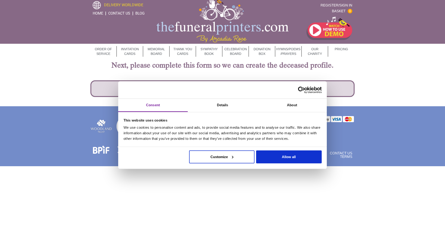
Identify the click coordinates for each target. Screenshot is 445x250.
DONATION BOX (262, 51)
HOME (98, 13)
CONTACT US (119, 13)
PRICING (341, 49)
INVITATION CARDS (130, 51)
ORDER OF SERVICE (103, 51)
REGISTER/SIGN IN (336, 5)
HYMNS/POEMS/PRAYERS (288, 51)
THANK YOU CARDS (182, 51)
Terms (346, 157)
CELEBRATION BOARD (235, 51)
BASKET (341, 11)
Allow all (289, 157)
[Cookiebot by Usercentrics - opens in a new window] (301, 89)
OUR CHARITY (315, 51)
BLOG (140, 13)
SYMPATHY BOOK (209, 51)
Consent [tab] (153, 105)
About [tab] (292, 105)
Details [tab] (222, 105)
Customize (219, 157)
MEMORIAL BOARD (156, 51)
